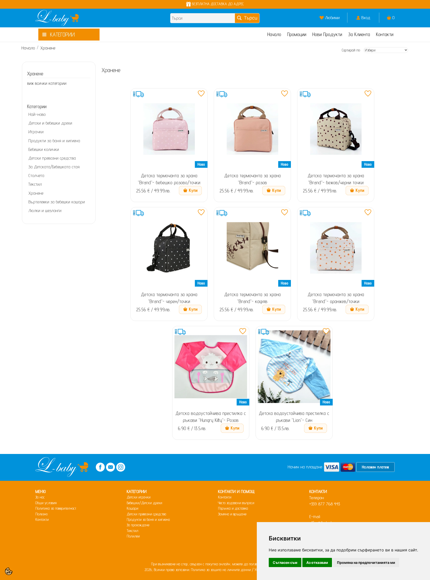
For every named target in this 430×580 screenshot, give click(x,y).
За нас (40, 497)
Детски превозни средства (146, 514)
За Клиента (359, 34)
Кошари (132, 508)
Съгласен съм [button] (285, 562)
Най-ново (37, 114)
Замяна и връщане (232, 514)
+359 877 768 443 (324, 503)
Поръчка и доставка (233, 508)
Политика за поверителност (55, 508)
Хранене (47, 47)
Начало (274, 34)
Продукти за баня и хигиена (54, 140)
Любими (332, 17)
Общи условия (46, 502)
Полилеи (133, 536)
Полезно (41, 514)
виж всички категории (46, 83)
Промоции (296, 34)
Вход (365, 17)
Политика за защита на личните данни (221, 569)
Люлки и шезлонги (44, 210)
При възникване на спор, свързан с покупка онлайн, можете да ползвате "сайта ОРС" (215, 564)
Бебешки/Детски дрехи (144, 502)
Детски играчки (139, 497)
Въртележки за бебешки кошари (56, 201)
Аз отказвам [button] (317, 562)
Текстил (132, 530)
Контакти (384, 34)
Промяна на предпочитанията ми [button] (366, 562)
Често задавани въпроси (236, 502)
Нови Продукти (327, 34)
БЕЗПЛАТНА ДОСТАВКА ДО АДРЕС (217, 3)
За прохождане (138, 525)
